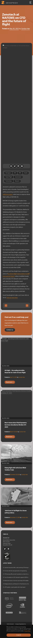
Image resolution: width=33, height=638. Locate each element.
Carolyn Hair (25, 29)
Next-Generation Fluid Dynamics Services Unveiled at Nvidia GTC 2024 (16, 425)
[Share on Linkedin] (18, 166)
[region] (16, 631)
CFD (15, 173)
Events (25, 173)
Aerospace (8, 173)
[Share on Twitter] (14, 166)
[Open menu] (30, 2)
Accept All (18, 635)
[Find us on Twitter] (4, 548)
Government (18, 177)
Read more (9, 382)
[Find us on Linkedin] (8, 548)
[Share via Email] (21, 166)
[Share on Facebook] (11, 166)
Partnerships (8, 181)
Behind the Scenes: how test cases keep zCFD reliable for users (18, 580)
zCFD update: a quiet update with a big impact (14, 587)
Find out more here (12, 297)
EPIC (20, 173)
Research (17, 181)
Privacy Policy (27, 631)
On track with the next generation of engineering (15, 570)
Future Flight (8, 177)
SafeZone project (8, 194)
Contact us (9, 330)
